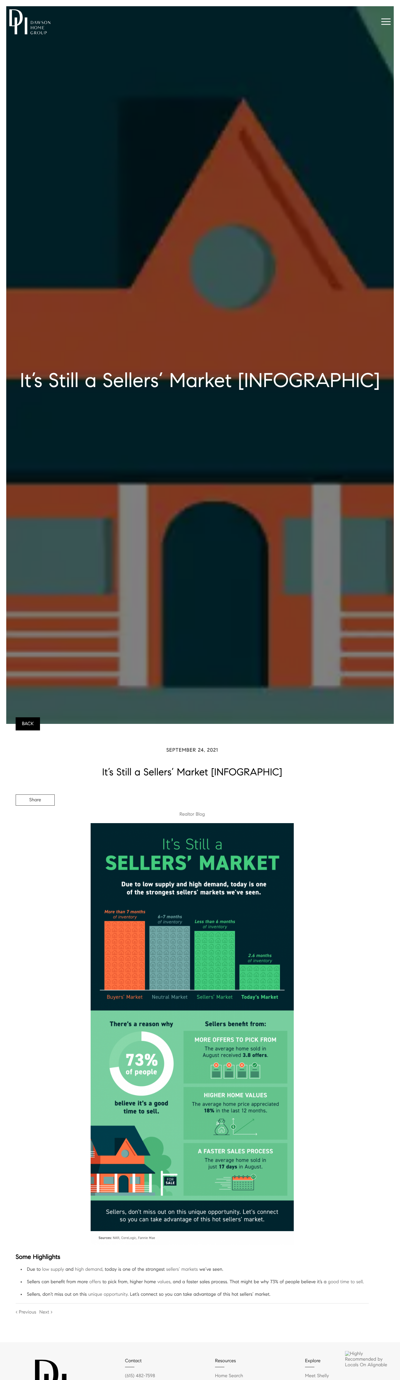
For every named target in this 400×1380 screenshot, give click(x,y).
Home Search (229, 1376)
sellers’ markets (182, 1269)
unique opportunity (108, 1294)
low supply (53, 1269)
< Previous (26, 1312)
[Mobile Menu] (386, 21)
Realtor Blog (192, 814)
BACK (28, 724)
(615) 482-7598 (140, 1376)
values (164, 1282)
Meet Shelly (317, 1376)
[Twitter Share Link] (35, 817)
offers (95, 1282)
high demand (88, 1269)
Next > (45, 1312)
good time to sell (345, 1282)
